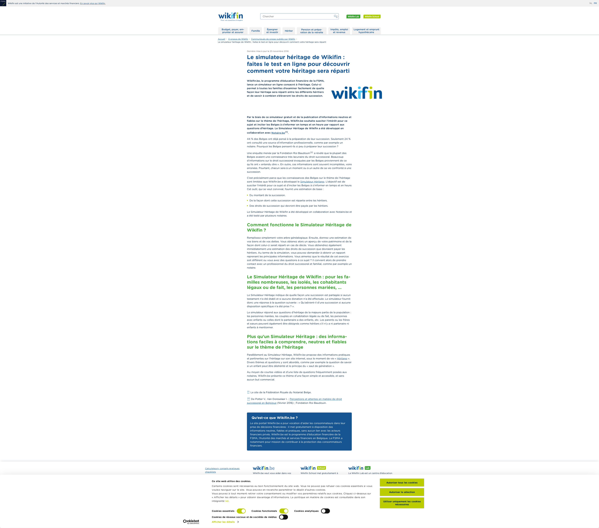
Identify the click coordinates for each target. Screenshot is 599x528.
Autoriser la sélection (402, 491)
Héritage (342, 358)
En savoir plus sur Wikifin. (92, 3)
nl (590, 3)
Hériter (289, 30)
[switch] (283, 511)
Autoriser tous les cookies (402, 482)
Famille (255, 30)
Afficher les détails (223, 521)
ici (227, 500)
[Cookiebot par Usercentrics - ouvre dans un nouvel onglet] (191, 522)
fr (595, 3)
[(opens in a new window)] (3, 3)
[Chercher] (336, 16)
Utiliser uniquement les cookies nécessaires (402, 503)
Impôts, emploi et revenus (339, 31)
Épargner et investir (272, 31)
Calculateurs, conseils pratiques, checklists (222, 470)
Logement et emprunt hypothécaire (366, 31)
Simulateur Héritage (312, 181)
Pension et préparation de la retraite (311, 30)
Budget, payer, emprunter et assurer (233, 31)
